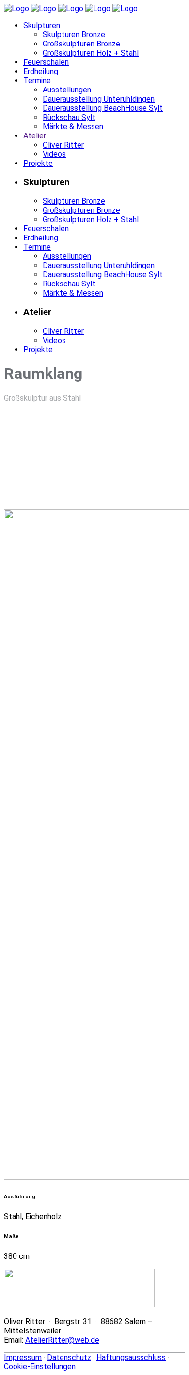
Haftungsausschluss (131, 1357)
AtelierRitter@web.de (62, 1340)
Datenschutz (69, 1357)
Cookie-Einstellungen (40, 1366)
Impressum (23, 1357)
